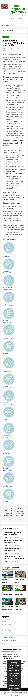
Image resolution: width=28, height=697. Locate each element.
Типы (5, 621)
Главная (4, 30)
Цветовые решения (9, 634)
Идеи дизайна (7, 630)
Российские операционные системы (6, 581)
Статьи (5, 576)
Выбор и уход (7, 624)
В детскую (7, 628)
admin (5, 48)
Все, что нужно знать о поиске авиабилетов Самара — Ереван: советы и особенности (7, 609)
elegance (10, 30)
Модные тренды (8, 637)
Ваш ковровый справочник (17, 9)
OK (16, 695)
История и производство (11, 640)
